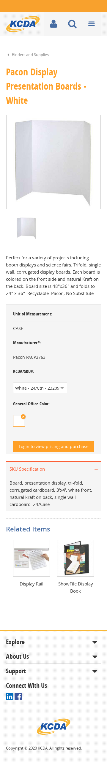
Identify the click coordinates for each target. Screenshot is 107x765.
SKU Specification (27, 469)
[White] (19, 421)
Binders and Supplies (30, 54)
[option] (53, 162)
